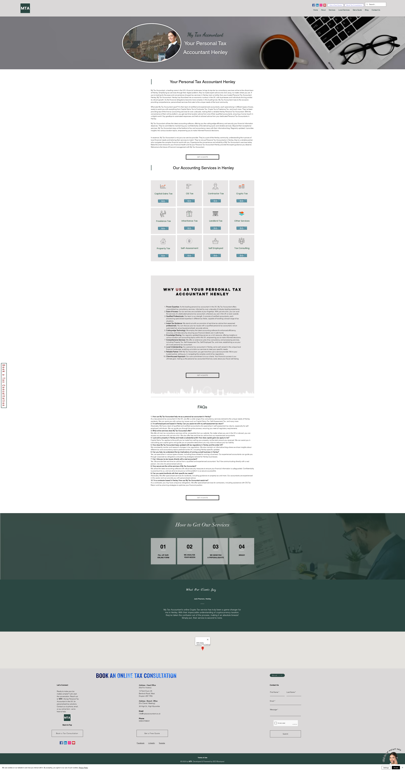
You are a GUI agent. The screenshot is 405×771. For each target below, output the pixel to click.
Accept (396, 768)
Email (272, 701)
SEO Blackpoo (218, 761)
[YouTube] (324, 5)
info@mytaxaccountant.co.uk (149, 714)
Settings (386, 768)
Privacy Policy (83, 768)
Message (273, 709)
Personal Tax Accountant (200, 82)
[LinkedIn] (317, 5)
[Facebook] (313, 5)
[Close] (402, 767)
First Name (274, 692)
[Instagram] (321, 5)
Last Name (291, 692)
